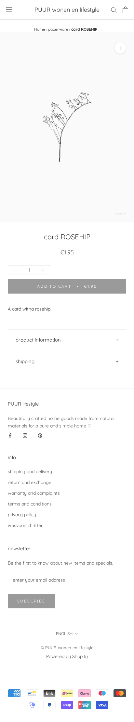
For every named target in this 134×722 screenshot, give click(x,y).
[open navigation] (9, 9)
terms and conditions (30, 504)
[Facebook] (10, 435)
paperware (58, 29)
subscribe (31, 601)
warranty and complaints (34, 493)
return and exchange (29, 482)
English (64, 633)
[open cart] (125, 10)
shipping (25, 361)
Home (39, 29)
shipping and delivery (30, 471)
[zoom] (120, 48)
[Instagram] (25, 435)
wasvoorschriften (26, 525)
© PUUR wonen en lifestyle (67, 647)
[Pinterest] (40, 435)
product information (38, 340)
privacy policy (22, 515)
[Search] (114, 9)
